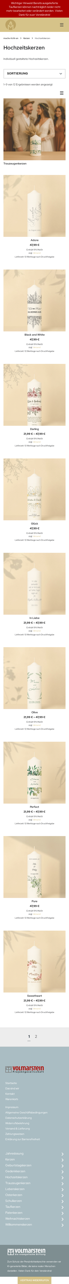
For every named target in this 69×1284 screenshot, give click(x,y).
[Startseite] (20, 25)
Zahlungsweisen (14, 1134)
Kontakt (10, 1093)
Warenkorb (11, 1099)
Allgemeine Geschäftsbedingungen (26, 1112)
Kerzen (26, 38)
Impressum (11, 1107)
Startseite (11, 1083)
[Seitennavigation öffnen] (59, 25)
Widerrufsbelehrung (17, 1123)
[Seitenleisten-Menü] (63, 94)
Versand (36, 253)
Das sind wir (12, 1088)
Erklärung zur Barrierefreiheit (22, 1139)
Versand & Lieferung (17, 1128)
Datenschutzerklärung (18, 1118)
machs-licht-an (10, 38)
